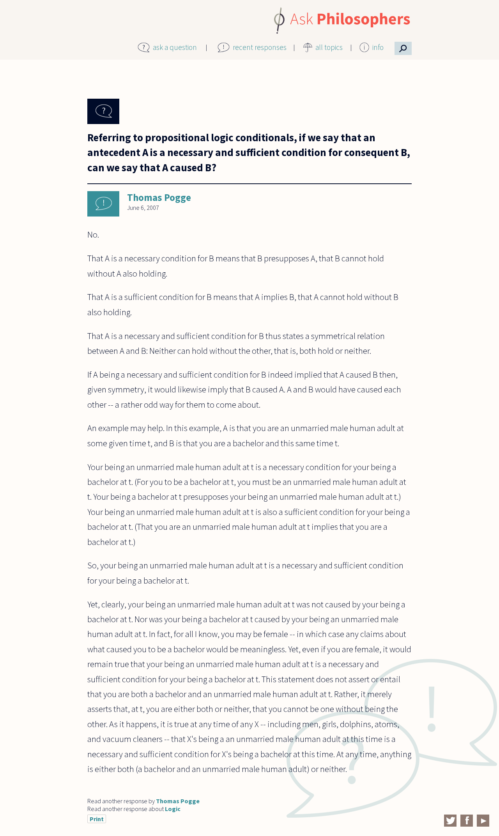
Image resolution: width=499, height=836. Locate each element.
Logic (172, 809)
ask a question (175, 47)
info (378, 47)
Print (97, 819)
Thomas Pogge (159, 197)
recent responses (260, 47)
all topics (329, 47)
